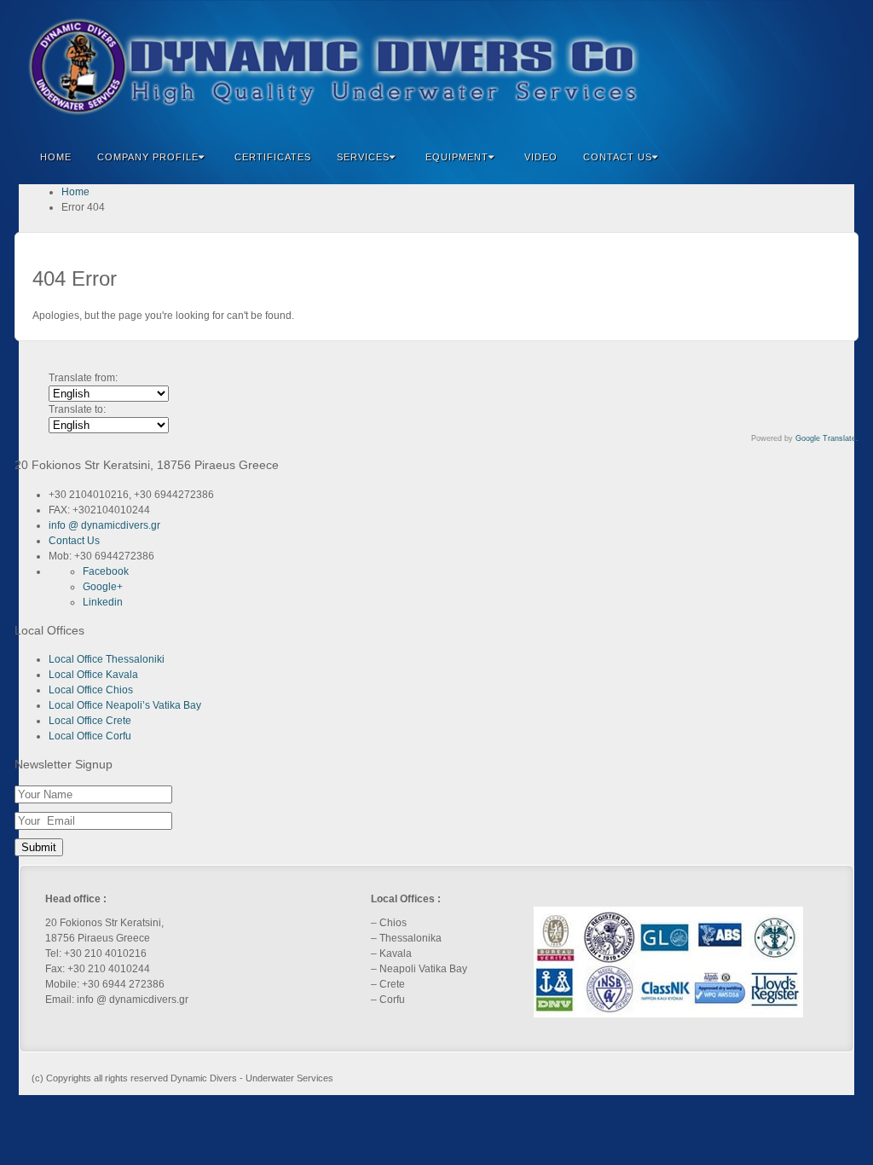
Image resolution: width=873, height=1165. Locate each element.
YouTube (807, 66)
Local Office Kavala (93, 675)
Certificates (272, 157)
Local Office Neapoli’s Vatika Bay (125, 705)
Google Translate (825, 438)
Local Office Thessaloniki (107, 659)
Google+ (761, 66)
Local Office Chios (91, 690)
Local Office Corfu (90, 736)
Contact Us (74, 541)
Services (363, 157)
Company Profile (148, 157)
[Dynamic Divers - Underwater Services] (436, 66)
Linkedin (784, 66)
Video (541, 157)
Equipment (457, 157)
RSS (830, 66)
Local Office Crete (90, 721)
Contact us (617, 157)
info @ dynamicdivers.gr (104, 525)
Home (56, 157)
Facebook (738, 66)
